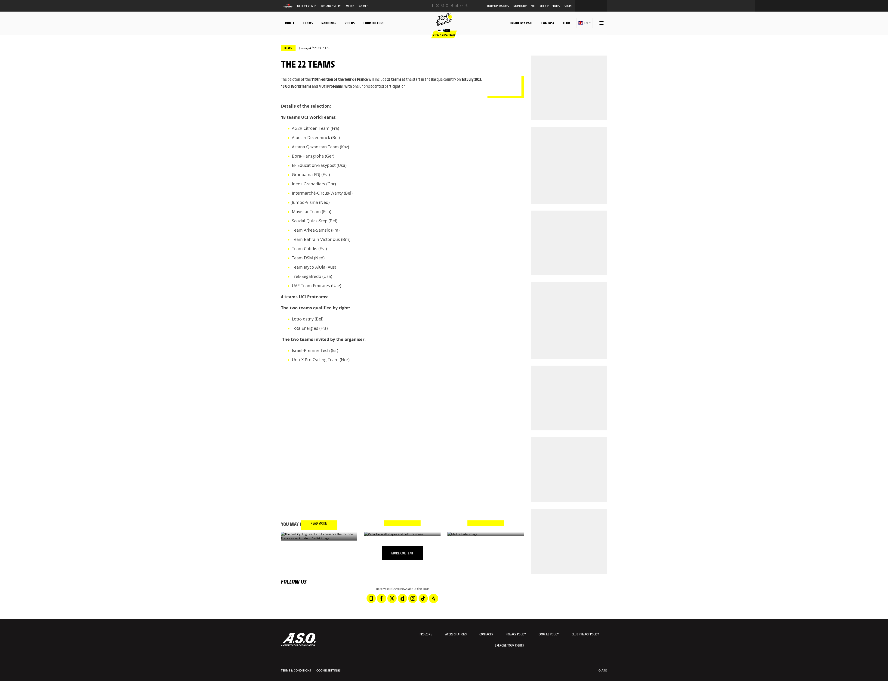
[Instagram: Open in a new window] (442, 5)
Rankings (328, 23)
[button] (584, 23)
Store (568, 5)
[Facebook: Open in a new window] (432, 5)
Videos (350, 23)
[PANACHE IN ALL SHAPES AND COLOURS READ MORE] (402, 534)
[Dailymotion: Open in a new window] (456, 5)
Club (566, 23)
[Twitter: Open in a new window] (437, 5)
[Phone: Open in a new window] (447, 5)
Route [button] (290, 23)
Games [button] (363, 5)
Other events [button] (306, 5)
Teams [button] (308, 23)
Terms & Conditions (296, 670)
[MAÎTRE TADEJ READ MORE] (485, 534)
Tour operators (498, 5)
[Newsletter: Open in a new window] (461, 5)
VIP (533, 5)
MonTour (520, 5)
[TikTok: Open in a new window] (452, 5)
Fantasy (548, 23)
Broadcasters (331, 5)
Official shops (550, 5)
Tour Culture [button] (373, 23)
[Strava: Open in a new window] (466, 5)
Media (350, 5)
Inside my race (521, 23)
